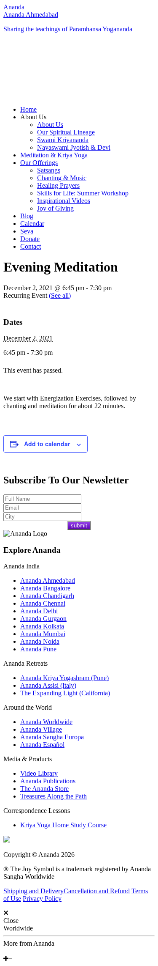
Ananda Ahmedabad (30, 14)
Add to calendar (47, 443)
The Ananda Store (44, 788)
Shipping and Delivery (33, 891)
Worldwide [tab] (18, 928)
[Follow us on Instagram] (18, 951)
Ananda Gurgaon (43, 618)
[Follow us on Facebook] (5, 951)
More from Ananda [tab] (28, 943)
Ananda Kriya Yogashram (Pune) (64, 677)
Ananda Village (41, 729)
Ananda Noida (39, 641)
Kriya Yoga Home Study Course (63, 825)
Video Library (39, 773)
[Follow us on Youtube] (11, 951)
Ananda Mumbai (42, 633)
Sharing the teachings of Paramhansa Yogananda (67, 29)
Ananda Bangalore (45, 588)
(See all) (60, 295)
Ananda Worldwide (46, 721)
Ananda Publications (47, 781)
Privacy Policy (42, 898)
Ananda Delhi (39, 611)
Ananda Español (42, 744)
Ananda (13, 7)
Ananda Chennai (42, 603)
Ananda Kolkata (42, 626)
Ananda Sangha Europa (52, 737)
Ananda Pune (38, 649)
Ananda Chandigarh (47, 595)
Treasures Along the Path (53, 796)
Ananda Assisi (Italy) (48, 685)
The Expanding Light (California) (65, 693)
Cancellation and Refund (97, 891)
